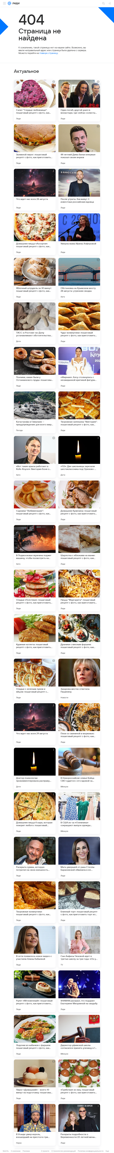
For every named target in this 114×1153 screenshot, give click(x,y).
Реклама (26, 1151)
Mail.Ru (6, 1151)
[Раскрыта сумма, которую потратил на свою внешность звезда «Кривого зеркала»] (35, 858)
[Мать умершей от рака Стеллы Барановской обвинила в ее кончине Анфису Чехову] (79, 858)
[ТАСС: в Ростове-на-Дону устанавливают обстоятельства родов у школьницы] (35, 323)
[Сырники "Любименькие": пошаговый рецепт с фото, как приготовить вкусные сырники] (35, 501)
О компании (15, 1151)
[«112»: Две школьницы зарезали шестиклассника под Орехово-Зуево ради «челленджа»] (79, 457)
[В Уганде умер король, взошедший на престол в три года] (35, 1125)
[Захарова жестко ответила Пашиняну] (79, 679)
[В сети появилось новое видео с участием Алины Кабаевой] (35, 947)
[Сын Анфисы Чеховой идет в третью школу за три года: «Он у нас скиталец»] (79, 947)
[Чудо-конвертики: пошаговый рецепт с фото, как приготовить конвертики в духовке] (79, 323)
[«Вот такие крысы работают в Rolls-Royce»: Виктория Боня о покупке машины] (35, 457)
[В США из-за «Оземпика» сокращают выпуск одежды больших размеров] (79, 813)
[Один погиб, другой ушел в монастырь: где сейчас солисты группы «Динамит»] (79, 100)
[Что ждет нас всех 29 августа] (35, 724)
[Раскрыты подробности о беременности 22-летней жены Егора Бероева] (79, 1125)
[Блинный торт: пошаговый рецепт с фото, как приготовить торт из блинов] (79, 902)
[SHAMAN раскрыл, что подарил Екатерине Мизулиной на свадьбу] (79, 991)
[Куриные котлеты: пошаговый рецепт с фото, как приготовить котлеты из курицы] (35, 635)
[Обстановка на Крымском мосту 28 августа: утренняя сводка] (79, 279)
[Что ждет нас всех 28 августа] (35, 190)
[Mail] (9, 3)
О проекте (45, 1151)
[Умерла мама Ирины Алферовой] (79, 234)
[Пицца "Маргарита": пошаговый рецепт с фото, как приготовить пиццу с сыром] (79, 590)
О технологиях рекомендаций (63, 1151)
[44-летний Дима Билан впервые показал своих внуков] (79, 145)
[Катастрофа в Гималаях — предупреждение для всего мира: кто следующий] (35, 412)
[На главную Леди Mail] (15, 3)
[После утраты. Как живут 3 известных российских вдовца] (79, 190)
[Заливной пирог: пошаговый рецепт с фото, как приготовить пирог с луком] (35, 145)
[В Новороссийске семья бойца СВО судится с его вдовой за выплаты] (79, 768)
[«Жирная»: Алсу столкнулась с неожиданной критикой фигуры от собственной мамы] (79, 368)
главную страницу (48, 53)
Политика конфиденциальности (90, 1151)
